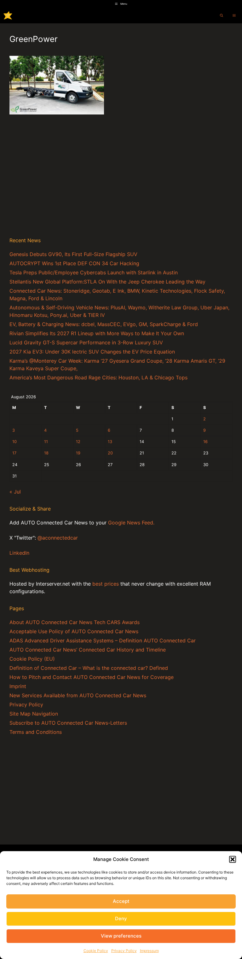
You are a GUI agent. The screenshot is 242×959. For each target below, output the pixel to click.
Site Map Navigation (33, 713)
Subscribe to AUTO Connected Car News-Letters (68, 723)
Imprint (17, 686)
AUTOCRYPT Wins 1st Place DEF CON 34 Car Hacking (74, 263)
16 (205, 441)
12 (78, 441)
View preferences (121, 936)
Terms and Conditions (35, 732)
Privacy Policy (124, 950)
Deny (121, 918)
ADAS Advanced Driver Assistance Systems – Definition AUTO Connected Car (102, 640)
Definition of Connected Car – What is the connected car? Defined (88, 668)
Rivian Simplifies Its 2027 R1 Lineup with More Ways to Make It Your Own (96, 333)
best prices (105, 584)
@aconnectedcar (57, 538)
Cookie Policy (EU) (32, 659)
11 (46, 441)
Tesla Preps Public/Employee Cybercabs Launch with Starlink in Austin (93, 272)
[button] (232, 859)
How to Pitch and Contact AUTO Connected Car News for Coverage (91, 677)
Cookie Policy (96, 950)
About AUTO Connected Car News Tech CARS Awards (74, 622)
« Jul (15, 491)
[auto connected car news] (8, 15)
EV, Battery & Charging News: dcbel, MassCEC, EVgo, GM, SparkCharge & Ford (103, 324)
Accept (121, 901)
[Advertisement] (121, 183)
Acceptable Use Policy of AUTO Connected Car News (73, 631)
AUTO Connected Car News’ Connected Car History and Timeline (87, 649)
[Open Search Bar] (221, 15)
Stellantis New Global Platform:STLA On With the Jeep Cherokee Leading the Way (107, 281)
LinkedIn (19, 553)
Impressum (149, 950)
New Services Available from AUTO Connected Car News (77, 695)
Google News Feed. (131, 522)
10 (14, 441)
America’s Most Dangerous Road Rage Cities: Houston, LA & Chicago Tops (98, 377)
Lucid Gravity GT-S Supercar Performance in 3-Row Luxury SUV (86, 342)
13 (110, 441)
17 (14, 453)
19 (78, 453)
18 (46, 453)
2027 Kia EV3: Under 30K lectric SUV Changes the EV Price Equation (92, 351)
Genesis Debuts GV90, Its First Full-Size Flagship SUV (73, 254)
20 (110, 453)
